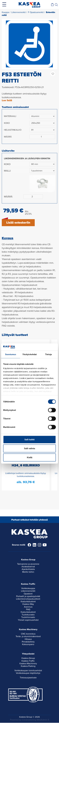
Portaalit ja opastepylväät (28, 596)
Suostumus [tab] (10, 354)
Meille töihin (28, 572)
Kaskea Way (28, 604)
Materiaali (10, 116)
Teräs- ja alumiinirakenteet (28, 636)
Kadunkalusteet (28, 601)
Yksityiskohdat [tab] (29, 354)
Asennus (28, 606)
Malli (7, 170)
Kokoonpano (28, 644)
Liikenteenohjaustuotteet (28, 599)
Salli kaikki (29, 439)
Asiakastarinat (28, 566)
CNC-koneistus (28, 633)
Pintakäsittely (28, 641)
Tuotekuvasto (28, 614)
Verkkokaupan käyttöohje (28, 673)
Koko (7, 123)
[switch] (52, 410)
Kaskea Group (28, 658)
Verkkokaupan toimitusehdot (28, 670)
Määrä (8, 136)
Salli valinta (29, 448)
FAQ (28, 609)
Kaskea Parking (28, 666)
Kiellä (29, 457)
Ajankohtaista (28, 569)
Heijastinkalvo (12, 130)
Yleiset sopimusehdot (28, 620)
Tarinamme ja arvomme (28, 564)
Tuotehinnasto (28, 617)
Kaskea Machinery (28, 663)
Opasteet (28, 593)
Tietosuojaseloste (28, 677)
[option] (29, 44)
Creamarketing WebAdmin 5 (35, 719)
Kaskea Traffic (28, 661)
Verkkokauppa (28, 588)
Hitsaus (28, 639)
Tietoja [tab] (48, 354)
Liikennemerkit (28, 591)
